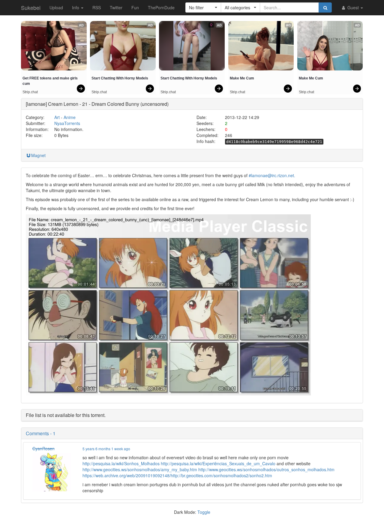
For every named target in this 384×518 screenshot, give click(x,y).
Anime (70, 117)
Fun (135, 7)
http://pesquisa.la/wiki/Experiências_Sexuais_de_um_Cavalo (218, 463)
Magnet (38, 155)
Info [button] (76, 7)
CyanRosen (43, 448)
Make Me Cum (242, 78)
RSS (96, 7)
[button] (203, 7)
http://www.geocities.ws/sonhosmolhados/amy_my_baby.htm (139, 469)
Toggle (203, 512)
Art (57, 117)
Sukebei (30, 7)
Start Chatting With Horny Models (120, 78)
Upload (56, 7)
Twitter (116, 7)
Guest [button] (353, 7)
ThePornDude (161, 7)
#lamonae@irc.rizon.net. (272, 175)
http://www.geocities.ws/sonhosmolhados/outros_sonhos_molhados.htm (266, 469)
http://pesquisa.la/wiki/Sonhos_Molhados (121, 463)
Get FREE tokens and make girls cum (50, 81)
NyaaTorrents (67, 123)
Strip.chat (30, 92)
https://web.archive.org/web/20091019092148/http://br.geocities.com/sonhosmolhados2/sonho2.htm (177, 475)
